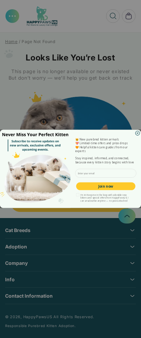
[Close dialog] (138, 133)
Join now (105, 186)
